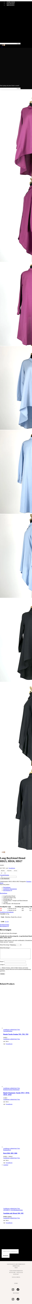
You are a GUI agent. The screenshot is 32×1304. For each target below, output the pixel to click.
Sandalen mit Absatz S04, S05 (13, 1213)
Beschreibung (6, 887)
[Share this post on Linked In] (11, 884)
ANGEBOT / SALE (8, 1210)
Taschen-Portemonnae (14, 1089)
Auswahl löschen (4, 875)
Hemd (1, 883)
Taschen (5, 1031)
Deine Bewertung (5, 945)
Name (2, 961)
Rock (9, 1150)
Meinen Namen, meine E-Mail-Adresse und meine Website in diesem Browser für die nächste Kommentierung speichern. (15, 969)
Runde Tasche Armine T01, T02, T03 (15, 1034)
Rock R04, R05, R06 (10, 1153)
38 (7, 921)
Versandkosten (11, 868)
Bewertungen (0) (7, 890)
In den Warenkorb (5, 878)
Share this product (4, 884)
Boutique (28, 881)
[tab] (17, 887)
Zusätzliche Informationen (10, 889)
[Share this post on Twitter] (10, 884)
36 (5, 921)
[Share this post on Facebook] (9, 884)
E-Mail (2, 964)
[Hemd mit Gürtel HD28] (1, 854)
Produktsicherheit (4, 924)
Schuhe (21, 1210)
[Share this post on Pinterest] (12, 884)
